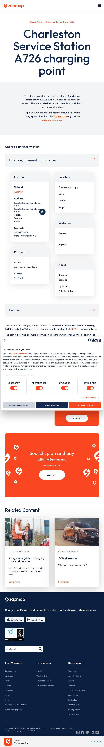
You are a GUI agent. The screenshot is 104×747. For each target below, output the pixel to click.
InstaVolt (18, 191)
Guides (8, 685)
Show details (90, 397)
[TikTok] (97, 733)
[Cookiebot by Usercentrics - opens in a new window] (90, 340)
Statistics (9, 690)
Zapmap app (60, 116)
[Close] (2, 741)
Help (7, 700)
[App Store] (14, 619)
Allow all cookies (85, 405)
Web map (9, 676)
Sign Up (76, 418)
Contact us (72, 700)
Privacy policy (74, 709)
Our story (72, 671)
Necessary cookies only (18, 405)
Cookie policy (73, 704)
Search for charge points (15, 704)
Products (40, 671)
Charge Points (36, 22)
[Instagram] (78, 733)
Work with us (42, 676)
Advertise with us (43, 680)
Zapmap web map (51, 119)
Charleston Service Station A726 (60, 22)
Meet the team (74, 676)
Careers (71, 685)
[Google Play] (35, 619)
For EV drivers (13, 663)
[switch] (39, 388)
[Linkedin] (92, 733)
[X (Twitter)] (87, 733)
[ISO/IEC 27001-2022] (14, 634)
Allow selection (52, 405)
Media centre (73, 695)
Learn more (52, 475)
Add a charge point (13, 709)
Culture (71, 680)
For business (43, 663)
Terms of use (73, 714)
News (7, 695)
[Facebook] (82, 733)
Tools (7, 680)
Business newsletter (45, 685)
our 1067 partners (18, 354)
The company (75, 663)
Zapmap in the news (76, 690)
